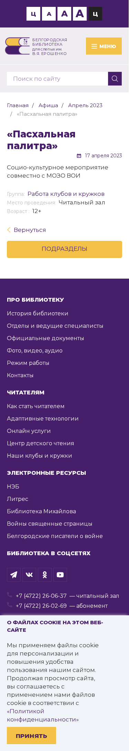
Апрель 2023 (85, 105)
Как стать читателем (36, 406)
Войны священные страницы (50, 523)
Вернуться (30, 229)
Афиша (48, 105)
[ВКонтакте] (29, 575)
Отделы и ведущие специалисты (55, 326)
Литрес (17, 499)
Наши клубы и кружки (39, 455)
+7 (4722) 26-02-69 (41, 606)
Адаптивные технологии (43, 418)
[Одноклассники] (45, 575)
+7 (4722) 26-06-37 (41, 596)
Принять (31, 735)
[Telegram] (14, 575)
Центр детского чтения (40, 443)
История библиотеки (37, 313)
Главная (18, 105)
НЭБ (13, 486)
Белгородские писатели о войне (55, 536)
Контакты (20, 375)
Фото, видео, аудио (35, 350)
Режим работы (28, 363)
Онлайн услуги (29, 431)
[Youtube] (60, 575)
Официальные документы (45, 338)
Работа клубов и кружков (66, 193)
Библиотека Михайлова (41, 511)
